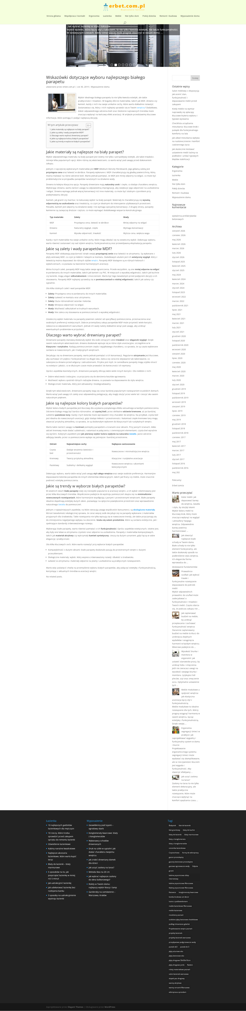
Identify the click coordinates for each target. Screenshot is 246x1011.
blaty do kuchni (189, 830)
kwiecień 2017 (178, 446)
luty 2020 (176, 380)
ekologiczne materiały (144, 509)
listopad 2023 (178, 292)
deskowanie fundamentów (184, 567)
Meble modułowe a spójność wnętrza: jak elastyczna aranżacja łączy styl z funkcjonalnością (186, 696)
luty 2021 (176, 327)
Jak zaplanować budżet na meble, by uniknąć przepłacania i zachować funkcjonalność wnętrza (185, 620)
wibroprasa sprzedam (177, 992)
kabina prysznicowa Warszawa (181, 883)
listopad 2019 (178, 393)
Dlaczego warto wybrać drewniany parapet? (70, 135)
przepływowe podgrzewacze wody (182, 942)
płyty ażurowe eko (176, 951)
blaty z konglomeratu (177, 839)
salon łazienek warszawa (178, 974)
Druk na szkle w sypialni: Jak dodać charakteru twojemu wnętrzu (102, 852)
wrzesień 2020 (179, 349)
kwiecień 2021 (178, 318)
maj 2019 (176, 419)
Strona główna (54, 16)
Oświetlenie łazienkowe (59, 844)
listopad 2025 (178, 261)
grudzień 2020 (179, 336)
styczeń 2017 (178, 459)
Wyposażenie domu (190, 16)
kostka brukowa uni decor (179, 897)
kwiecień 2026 (178, 244)
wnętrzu (141, 107)
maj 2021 (176, 314)
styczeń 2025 (178, 270)
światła (61, 504)
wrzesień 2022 (179, 296)
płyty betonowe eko (176, 956)
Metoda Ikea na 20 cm (99, 872)
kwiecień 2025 (178, 266)
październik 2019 (180, 397)
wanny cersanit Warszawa (179, 987)
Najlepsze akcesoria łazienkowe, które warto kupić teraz (62, 856)
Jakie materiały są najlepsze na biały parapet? (70, 129)
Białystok (172, 825)
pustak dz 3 (184, 947)
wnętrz (94, 260)
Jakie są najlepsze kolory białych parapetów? (70, 138)
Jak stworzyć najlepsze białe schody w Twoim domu (184, 539)
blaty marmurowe (191, 834)
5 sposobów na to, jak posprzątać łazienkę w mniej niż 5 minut (61, 875)
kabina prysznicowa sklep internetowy (179, 877)
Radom (190, 965)
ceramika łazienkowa (177, 848)
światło (132, 433)
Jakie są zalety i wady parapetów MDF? (68, 132)
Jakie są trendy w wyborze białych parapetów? (71, 141)
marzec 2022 (178, 301)
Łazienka (107, 16)
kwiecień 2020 (178, 371)
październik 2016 (180, 468)
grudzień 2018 (179, 424)
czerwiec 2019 (178, 415)
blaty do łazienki (175, 834)
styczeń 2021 (178, 331)
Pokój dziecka (149, 16)
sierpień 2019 (178, 406)
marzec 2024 (178, 283)
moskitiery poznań (176, 915)
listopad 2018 (178, 428)
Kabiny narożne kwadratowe (61, 848)
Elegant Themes (75, 1007)
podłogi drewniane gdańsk (179, 924)
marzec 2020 (178, 375)
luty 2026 (176, 252)
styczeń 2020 (178, 384)
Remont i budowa (168, 16)
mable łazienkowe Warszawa (180, 906)
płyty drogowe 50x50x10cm (179, 960)
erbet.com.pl (69, 86)
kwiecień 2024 (178, 279)
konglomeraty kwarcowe (188, 892)
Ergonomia (94, 16)
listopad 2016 (178, 463)
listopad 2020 (178, 340)
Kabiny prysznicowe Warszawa (181, 888)
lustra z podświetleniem (178, 901)
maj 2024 (176, 274)
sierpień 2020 (178, 353)
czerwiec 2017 (178, 437)
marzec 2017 (178, 450)
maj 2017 (176, 441)
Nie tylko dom (132, 16)
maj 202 (176, 472)
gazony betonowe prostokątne (181, 862)
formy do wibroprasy (190, 852)
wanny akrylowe (175, 983)
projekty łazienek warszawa (180, 937)
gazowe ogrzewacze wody (179, 866)
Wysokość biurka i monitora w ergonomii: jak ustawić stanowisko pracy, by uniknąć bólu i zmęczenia (186, 658)
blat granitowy (174, 830)
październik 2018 (180, 432)
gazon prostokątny (176, 857)
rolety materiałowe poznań (179, 969)
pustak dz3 (173, 947)
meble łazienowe (175, 910)
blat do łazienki (185, 825)
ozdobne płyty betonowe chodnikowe (183, 919)
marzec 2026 (178, 248)
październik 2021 (180, 305)
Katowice (172, 892)
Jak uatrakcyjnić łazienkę (59, 883)
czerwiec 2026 (178, 235)
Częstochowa (174, 852)
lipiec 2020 (177, 358)
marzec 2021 (178, 323)
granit (171, 871)
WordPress (109, 1007)
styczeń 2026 (178, 257)
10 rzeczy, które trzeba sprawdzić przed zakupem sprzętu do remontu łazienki (61, 836)
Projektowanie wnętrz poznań (180, 928)
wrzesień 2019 (179, 402)
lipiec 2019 (177, 411)
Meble (118, 16)
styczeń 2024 (178, 287)
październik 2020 (180, 345)
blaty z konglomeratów (178, 843)
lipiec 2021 (177, 309)
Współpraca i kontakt (74, 16)
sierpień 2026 (178, 230)
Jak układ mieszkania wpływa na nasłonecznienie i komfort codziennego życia (186, 141)
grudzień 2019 (179, 389)
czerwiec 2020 (178, 362)
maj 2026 (176, 239)
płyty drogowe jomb (176, 965)
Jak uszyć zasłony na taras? (101, 867)
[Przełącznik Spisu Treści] (87, 125)
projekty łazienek (175, 933)
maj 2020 (176, 367)
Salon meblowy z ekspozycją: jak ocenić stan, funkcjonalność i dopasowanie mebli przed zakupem (185, 97)
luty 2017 (176, 454)
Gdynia (195, 866)
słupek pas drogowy (176, 978)
